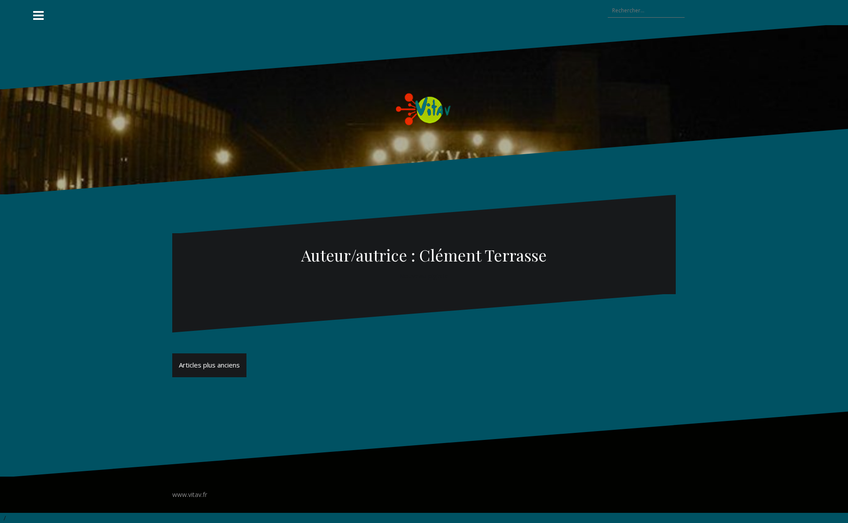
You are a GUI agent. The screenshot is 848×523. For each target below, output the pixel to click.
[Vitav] (424, 108)
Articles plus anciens (209, 364)
